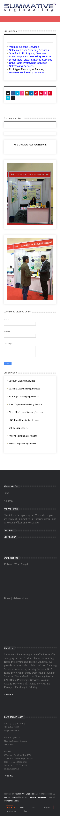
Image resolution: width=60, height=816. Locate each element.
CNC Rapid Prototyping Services (24, 420)
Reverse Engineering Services (22, 443)
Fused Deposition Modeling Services (26, 404)
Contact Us (11, 811)
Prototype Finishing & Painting (26, 69)
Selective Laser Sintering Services (24, 388)
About (22, 807)
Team (34, 807)
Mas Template (9, 797)
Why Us (47, 807)
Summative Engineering (25, 794)
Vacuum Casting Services (22, 381)
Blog (25, 811)
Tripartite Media (12, 801)
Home (9, 807)
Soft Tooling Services (18, 428)
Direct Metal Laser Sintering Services (26, 412)
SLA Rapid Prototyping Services (24, 396)
